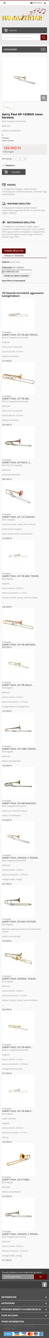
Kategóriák (10, 49)
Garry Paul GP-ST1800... (16, 1179)
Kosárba (16, 172)
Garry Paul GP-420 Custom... (20, 921)
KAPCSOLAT (37, 3)
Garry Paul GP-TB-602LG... (18, 685)
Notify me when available (16, 275)
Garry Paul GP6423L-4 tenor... (21, 857)
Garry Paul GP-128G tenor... (19, 748)
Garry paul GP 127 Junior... (19, 516)
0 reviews (6, 332)
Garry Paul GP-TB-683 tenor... (20, 334)
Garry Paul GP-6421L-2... (17, 462)
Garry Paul (15, 261)
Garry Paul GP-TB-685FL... (17, 1047)
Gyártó (5, 262)
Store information (12, 1321)
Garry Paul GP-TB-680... (16, 398)
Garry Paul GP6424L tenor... (20, 978)
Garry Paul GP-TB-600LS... (17, 1111)
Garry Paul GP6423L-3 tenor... (21, 1234)
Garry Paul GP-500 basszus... (20, 803)
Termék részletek (14, 250)
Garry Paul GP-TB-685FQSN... (19, 644)
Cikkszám (7, 267)
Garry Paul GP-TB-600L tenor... (21, 576)
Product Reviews (14, 255)
